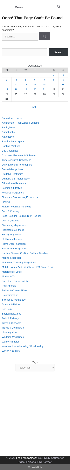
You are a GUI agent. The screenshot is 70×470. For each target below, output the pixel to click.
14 (44, 84)
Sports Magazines (11, 313)
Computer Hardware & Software (19, 155)
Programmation (10, 295)
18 (16, 89)
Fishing (6, 202)
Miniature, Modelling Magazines (19, 262)
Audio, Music (9, 127)
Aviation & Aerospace (13, 141)
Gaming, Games (10, 220)
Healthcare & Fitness (13, 230)
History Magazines (12, 234)
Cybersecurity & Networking (16, 160)
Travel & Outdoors (11, 323)
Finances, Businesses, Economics (20, 197)
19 (25, 89)
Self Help (7, 309)
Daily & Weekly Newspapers (17, 164)
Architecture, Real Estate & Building (20, 122)
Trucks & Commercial (13, 327)
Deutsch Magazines (12, 169)
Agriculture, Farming (12, 118)
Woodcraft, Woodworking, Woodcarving (23, 346)
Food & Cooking (10, 211)
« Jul (33, 107)
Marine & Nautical (11, 258)
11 (16, 84)
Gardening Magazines (13, 225)
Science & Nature (11, 304)
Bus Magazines (10, 150)
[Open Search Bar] (58, 7)
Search (59, 52)
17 (6, 89)
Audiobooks (8, 132)
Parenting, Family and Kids (16, 281)
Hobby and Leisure (12, 239)
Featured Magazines (13, 192)
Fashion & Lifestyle (12, 188)
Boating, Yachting (11, 146)
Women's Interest (11, 341)
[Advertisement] (35, 414)
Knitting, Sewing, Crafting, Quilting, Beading (25, 253)
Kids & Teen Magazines (14, 248)
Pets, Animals (9, 285)
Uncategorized (10, 332)
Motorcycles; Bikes (12, 272)
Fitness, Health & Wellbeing (16, 206)
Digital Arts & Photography (16, 178)
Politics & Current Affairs (14, 290)
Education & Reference (14, 183)
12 (25, 84)
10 (6, 84)
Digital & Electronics (12, 174)
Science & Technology (13, 299)
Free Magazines (26, 457)
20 (35, 89)
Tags (35, 362)
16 (63, 84)
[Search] (44, 36)
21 (44, 89)
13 (35, 84)
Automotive (8, 136)
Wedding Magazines (13, 337)
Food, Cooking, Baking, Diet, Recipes (21, 216)
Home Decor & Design (14, 244)
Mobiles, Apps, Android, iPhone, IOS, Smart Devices (29, 267)
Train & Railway (10, 318)
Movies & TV (8, 276)
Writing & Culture (11, 351)
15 (53, 84)
